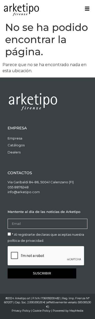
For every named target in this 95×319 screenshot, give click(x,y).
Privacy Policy (21, 310)
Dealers (14, 152)
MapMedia (76, 310)
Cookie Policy (41, 310)
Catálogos (16, 145)
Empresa (15, 138)
